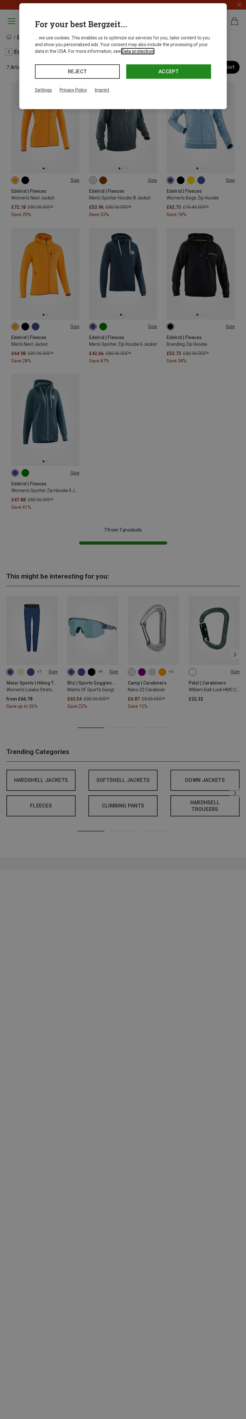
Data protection (138, 51)
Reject (77, 72)
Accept (169, 72)
